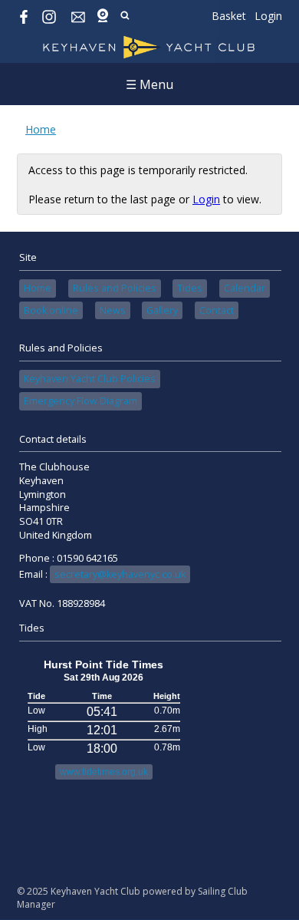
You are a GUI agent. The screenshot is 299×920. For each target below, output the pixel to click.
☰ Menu (149, 84)
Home (40, 129)
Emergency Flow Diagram (80, 400)
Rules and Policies (114, 288)
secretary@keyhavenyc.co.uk (120, 574)
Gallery (162, 310)
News (113, 310)
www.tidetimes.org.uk (104, 772)
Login (268, 15)
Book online (51, 310)
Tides (189, 288)
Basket (229, 15)
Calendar (244, 288)
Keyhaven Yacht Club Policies (90, 378)
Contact (216, 310)
